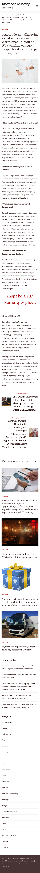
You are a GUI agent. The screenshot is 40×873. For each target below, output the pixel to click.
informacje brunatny (16, 4)
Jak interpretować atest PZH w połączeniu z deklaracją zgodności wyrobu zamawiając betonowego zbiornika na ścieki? (18, 686)
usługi (5, 30)
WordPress (5, 866)
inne (3, 758)
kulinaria (5, 764)
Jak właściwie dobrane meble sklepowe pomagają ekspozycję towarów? (16, 697)
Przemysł (5, 782)
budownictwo (7, 734)
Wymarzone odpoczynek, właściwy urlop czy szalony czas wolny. (20, 648)
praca (4, 776)
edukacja (5, 752)
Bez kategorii (7, 722)
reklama (5, 788)
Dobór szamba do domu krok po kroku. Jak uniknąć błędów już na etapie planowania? (17, 667)
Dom (3, 740)
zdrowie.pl (6, 847)
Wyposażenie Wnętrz (10, 835)
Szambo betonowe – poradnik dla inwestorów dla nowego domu (19, 676)
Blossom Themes (19, 864)
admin (4, 54)
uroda (4, 823)
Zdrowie (5, 841)
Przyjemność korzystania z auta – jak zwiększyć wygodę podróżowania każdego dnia (19, 706)
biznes (4, 728)
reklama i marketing (10, 793)
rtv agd (4, 805)
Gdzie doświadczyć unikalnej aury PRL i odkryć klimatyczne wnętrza (19, 555)
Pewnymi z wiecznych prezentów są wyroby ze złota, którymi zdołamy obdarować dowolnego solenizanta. (20, 602)
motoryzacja (6, 770)
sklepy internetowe (9, 811)
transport (5, 817)
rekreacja (5, 799)
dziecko (5, 746)
